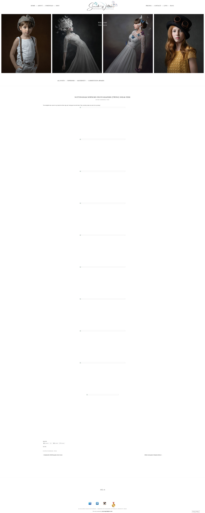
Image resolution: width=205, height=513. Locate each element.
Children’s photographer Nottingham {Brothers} (152, 455)
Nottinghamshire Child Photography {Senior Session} (53, 455)
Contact (157, 6)
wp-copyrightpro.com (107, 511)
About (40, 6)
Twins (107, 99)
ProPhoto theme (122, 508)
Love (165, 6)
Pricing (149, 6)
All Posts (61, 81)
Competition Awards (96, 81)
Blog (172, 6)
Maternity (81, 81)
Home (33, 6)
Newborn (71, 81)
